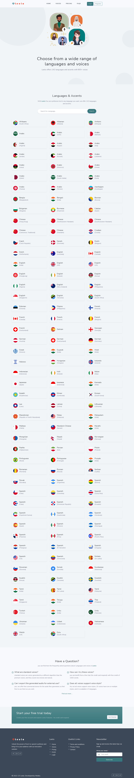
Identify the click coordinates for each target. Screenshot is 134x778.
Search (91, 111)
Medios (37, 776)
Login (90, 4)
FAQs (79, 3)
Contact (72, 749)
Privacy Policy (75, 747)
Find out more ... (67, 694)
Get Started (112, 717)
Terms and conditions (77, 744)
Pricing (69, 3)
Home (48, 3)
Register (98, 4)
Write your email (102, 751)
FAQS (54, 752)
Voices (58, 3)
